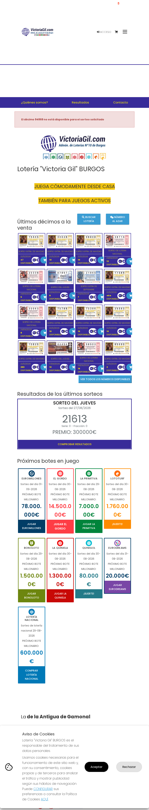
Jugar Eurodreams (117, 587)
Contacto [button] (120, 102)
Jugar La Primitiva (88, 526)
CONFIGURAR (43, 789)
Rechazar (129, 767)
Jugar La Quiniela (60, 595)
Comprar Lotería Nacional (31, 675)
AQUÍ (44, 799)
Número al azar (118, 219)
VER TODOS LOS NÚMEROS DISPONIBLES (105, 379)
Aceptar (96, 767)
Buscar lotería (90, 219)
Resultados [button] (80, 102)
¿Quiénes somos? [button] (34, 102)
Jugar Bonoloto (31, 595)
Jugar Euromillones (31, 526)
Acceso (105, 32)
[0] (118, 32)
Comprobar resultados (74, 444)
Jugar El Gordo (60, 526)
